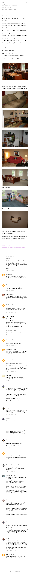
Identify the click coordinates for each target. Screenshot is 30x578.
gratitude (14, 247)
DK (7, 439)
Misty (7, 375)
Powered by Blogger (16, 571)
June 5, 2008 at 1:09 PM (11, 312)
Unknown (8, 340)
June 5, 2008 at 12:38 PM (11, 280)
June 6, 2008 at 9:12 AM (11, 550)
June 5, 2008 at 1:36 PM (11, 345)
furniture (9, 247)
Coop (6, 247)
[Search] (27, 2)
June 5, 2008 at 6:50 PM (11, 449)
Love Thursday (5, 249)
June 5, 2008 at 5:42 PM (11, 435)
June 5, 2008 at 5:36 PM (11, 424)
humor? (25, 247)
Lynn (7, 500)
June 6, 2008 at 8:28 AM (11, 534)
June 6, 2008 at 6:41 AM (11, 495)
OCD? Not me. (12, 249)
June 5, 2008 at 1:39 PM (11, 355)
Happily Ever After (19, 247)
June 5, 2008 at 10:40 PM (11, 460)
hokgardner (9, 408)
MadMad (8, 538)
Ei (6, 453)
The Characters (7, 10)
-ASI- (19, 573)
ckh (7, 418)
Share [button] (3, 245)
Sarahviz (8, 304)
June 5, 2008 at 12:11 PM (11, 270)
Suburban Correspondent (12, 464)
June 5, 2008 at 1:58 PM (11, 371)
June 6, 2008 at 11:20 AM (11, 559)
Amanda (8, 359)
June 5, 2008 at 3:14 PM (11, 382)
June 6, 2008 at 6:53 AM (11, 517)
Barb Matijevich (10, 475)
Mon (7, 521)
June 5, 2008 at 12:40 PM (11, 290)
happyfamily (9, 554)
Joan (7, 285)
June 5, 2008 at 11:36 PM (11, 471)
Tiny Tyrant (9, 316)
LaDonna (8, 294)
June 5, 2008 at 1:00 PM (11, 300)
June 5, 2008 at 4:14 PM (11, 414)
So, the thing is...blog (9, 5)
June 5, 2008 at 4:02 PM (11, 404)
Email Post (8, 245)
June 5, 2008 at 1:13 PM (11, 335)
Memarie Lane (10, 349)
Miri (7, 386)
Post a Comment (6, 562)
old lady (8, 274)
